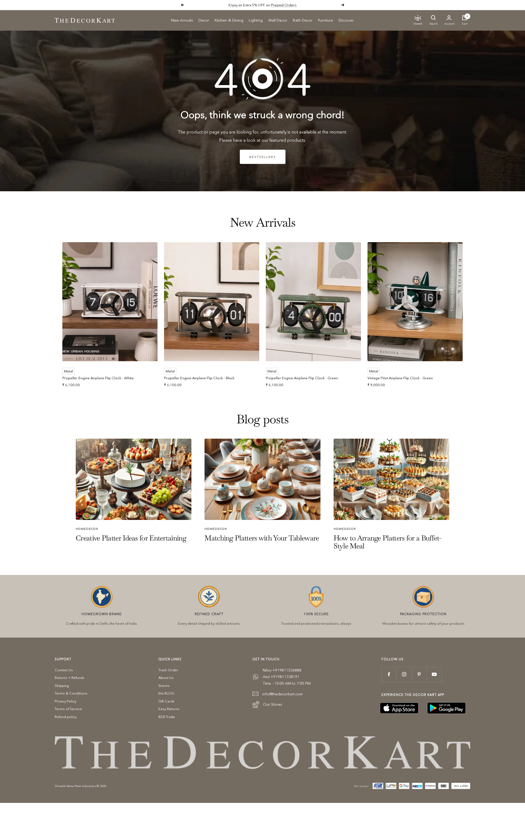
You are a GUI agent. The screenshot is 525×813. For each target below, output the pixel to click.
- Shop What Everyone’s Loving (281, 5)
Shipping (62, 685)
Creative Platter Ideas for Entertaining (131, 538)
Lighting (256, 20)
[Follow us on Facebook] (388, 674)
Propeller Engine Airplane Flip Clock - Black (199, 378)
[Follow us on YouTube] (434, 674)
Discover (346, 20)
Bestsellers (262, 157)
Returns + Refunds (69, 677)
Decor (204, 20)
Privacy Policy (65, 701)
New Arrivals (182, 20)
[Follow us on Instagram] (404, 674)
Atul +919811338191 (281, 676)
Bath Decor (303, 20)
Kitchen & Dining (229, 20)
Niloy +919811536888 (282, 670)
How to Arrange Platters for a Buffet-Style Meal (387, 542)
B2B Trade (166, 716)
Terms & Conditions (71, 693)
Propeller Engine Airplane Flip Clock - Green (302, 378)
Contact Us (64, 670)
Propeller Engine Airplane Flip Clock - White (98, 378)
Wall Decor (277, 20)
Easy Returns (168, 709)
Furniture (325, 20)
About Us (166, 677)
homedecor (87, 529)
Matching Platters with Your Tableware (262, 538)
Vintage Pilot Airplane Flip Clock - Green (400, 378)
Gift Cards (166, 701)
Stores (164, 685)
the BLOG (166, 693)
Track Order (168, 670)
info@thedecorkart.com (282, 694)
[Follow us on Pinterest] (419, 674)
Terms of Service (68, 709)
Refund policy (66, 716)
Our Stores (272, 704)
